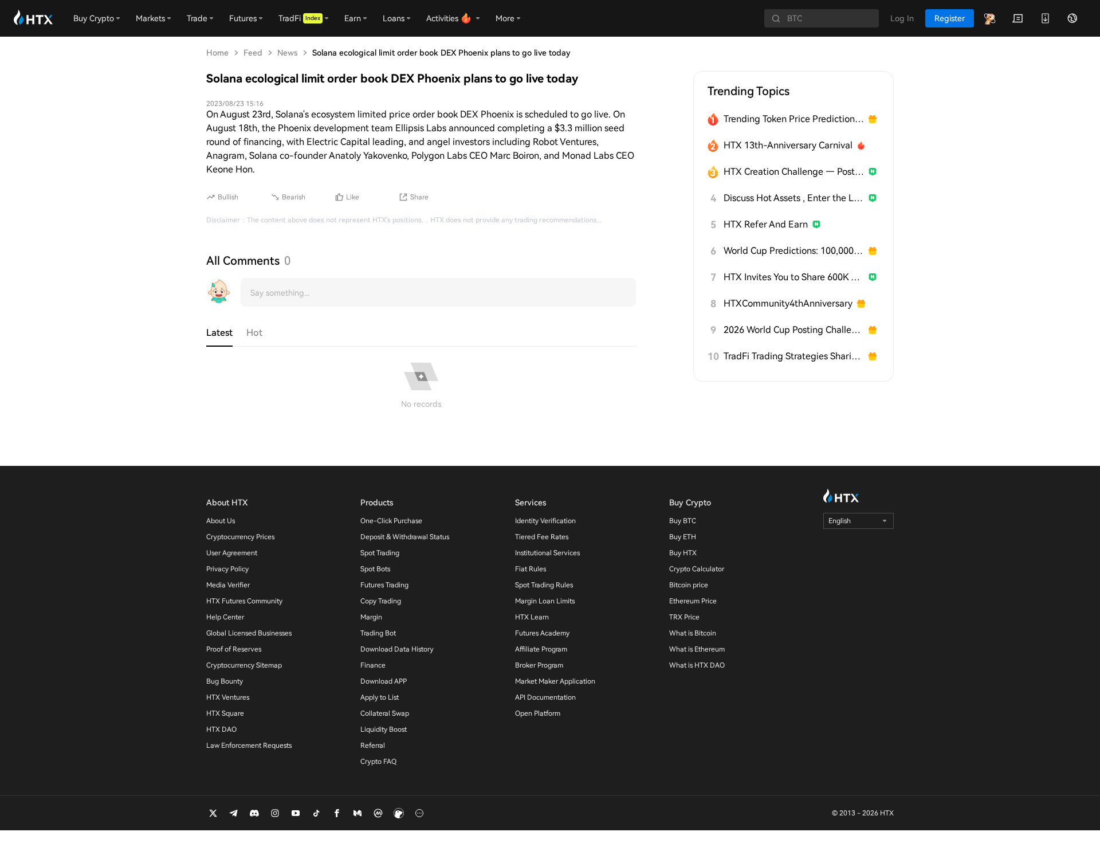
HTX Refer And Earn (766, 224)
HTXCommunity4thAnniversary (788, 303)
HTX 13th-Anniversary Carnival (788, 145)
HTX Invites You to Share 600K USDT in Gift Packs (794, 277)
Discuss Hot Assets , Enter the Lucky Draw (794, 198)
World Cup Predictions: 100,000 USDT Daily (794, 250)
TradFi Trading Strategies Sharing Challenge (794, 356)
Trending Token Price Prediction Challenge (794, 118)
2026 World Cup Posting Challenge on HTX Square (794, 329)
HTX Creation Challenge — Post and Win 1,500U (794, 171)
